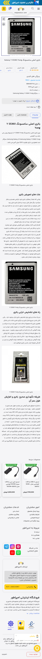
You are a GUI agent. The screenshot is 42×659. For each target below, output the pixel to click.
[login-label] (4, 9)
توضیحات (35, 115)
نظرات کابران (8, 115)
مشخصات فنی (21, 115)
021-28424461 (12, 587)
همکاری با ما (35, 535)
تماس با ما (36, 538)
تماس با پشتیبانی (13, 518)
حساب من (16, 511)
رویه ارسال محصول (33, 511)
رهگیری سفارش (14, 514)
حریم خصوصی (34, 518)
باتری (9, 70)
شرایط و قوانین (34, 514)
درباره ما (36, 532)
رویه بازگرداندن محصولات (31, 521)
